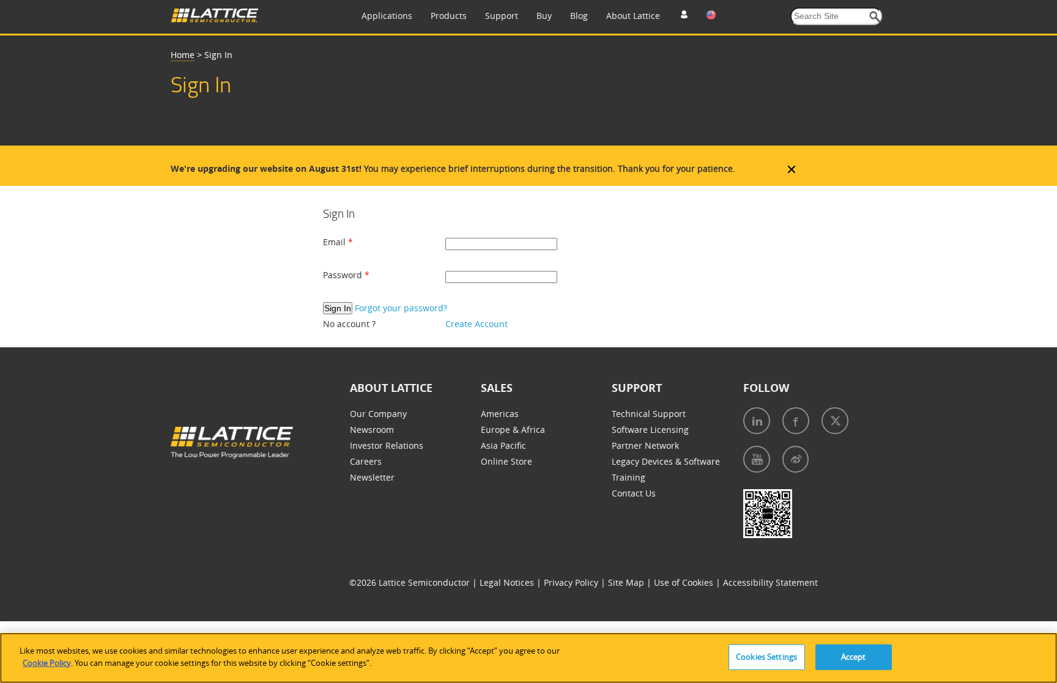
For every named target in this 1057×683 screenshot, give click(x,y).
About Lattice (633, 15)
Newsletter (372, 477)
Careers (366, 461)
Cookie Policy (47, 662)
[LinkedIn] (756, 420)
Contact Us (634, 493)
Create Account (476, 324)
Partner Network (645, 445)
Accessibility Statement (770, 582)
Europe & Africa (513, 429)
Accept (853, 656)
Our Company (378, 413)
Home (183, 55)
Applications (387, 15)
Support (501, 15)
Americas (500, 413)
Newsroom (372, 429)
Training (628, 477)
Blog (579, 15)
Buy (544, 15)
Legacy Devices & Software (666, 461)
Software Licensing (650, 429)
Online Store (506, 461)
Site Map (627, 582)
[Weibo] (795, 459)
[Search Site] (875, 17)
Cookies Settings (766, 656)
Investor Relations (386, 445)
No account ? (349, 324)
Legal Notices (508, 582)
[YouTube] (756, 459)
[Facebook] (795, 420)
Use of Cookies (685, 582)
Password (344, 275)
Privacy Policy (572, 582)
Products (449, 15)
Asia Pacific (503, 445)
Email (335, 242)
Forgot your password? (401, 308)
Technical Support (649, 413)
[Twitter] (834, 420)
